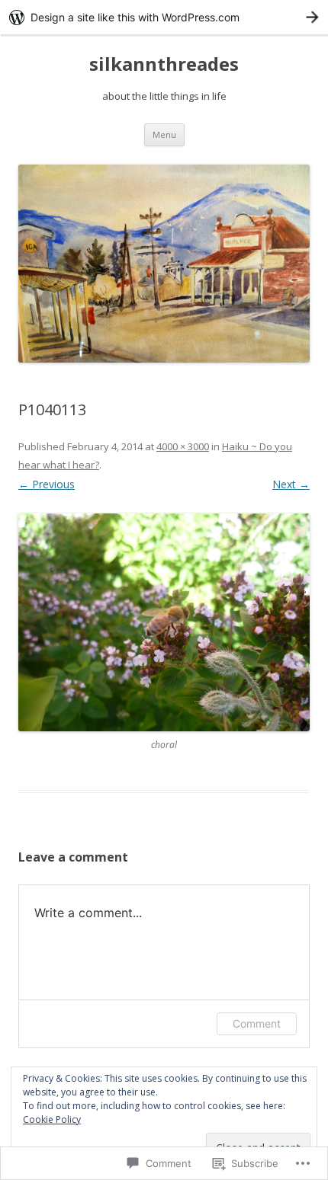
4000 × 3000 (182, 446)
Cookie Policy (52, 1119)
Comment (257, 1023)
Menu (164, 134)
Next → (291, 484)
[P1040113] (164, 622)
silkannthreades (164, 64)
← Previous (46, 484)
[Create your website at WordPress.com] (164, 17)
